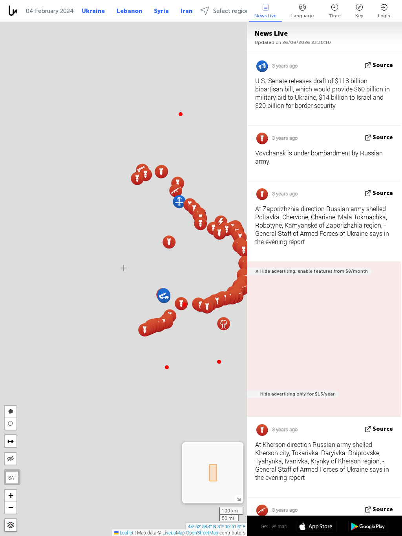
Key (359, 15)
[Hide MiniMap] (238, 498)
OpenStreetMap (202, 532)
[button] (184, 304)
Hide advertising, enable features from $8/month (314, 271)
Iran (186, 11)
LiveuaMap (174, 532)
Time (334, 15)
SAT (12, 477)
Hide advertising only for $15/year (297, 394)
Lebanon (129, 11)
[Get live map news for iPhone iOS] (316, 527)
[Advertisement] (322, 343)
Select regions (232, 11)
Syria (161, 11)
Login (384, 15)
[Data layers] (10, 525)
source (383, 65)
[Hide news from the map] (10, 459)
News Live (265, 15)
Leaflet (126, 532)
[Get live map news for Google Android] (368, 527)
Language (302, 15)
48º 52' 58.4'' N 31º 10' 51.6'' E (216, 526)
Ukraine (93, 11)
